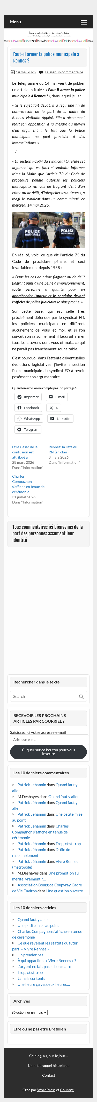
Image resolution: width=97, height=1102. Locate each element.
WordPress (46, 1090)
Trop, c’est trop (68, 843)
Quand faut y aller (63, 796)
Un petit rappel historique (48, 1065)
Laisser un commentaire (64, 72)
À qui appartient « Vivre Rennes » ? (47, 960)
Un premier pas (30, 955)
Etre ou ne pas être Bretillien (39, 1028)
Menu (15, 21)
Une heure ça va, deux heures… (44, 984)
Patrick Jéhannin (32, 784)
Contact (48, 1075)
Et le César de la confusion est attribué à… (25, 452)
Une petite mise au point (38, 925)
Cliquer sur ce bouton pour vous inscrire (48, 751)
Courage (67, 1090)
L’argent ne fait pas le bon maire (44, 966)
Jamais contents (31, 978)
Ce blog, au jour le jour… (48, 1056)
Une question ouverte (64, 890)
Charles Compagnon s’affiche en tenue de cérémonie (40, 832)
